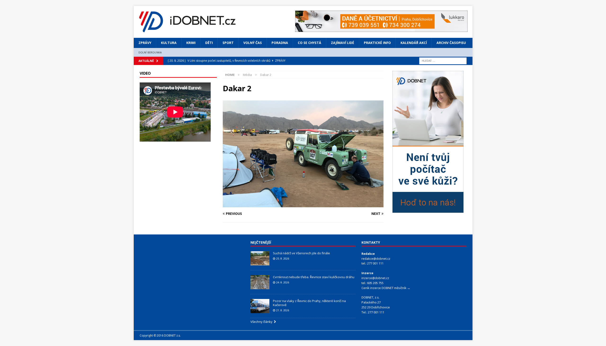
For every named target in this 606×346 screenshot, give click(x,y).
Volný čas (252, 42)
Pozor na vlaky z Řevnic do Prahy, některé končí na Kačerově (309, 303)
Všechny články (262, 322)
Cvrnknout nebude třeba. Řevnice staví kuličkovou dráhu (314, 277)
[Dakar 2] (303, 204)
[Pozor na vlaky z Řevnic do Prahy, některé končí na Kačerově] (259, 306)
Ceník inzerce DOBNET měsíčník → (385, 288)
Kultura (169, 42)
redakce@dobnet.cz (375, 258)
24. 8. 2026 (282, 282)
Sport (228, 42)
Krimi (191, 42)
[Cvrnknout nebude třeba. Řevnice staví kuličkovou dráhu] (259, 282)
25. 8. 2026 (282, 258)
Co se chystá (309, 42)
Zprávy (144, 42)
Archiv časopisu (451, 42)
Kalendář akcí (414, 42)
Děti (209, 42)
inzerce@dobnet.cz (375, 278)
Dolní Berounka (150, 52)
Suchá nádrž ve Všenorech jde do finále (301, 253)
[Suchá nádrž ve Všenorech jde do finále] (259, 258)
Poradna (280, 42)
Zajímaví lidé (342, 42)
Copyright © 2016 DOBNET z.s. (160, 335)
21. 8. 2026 (282, 310)
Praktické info (377, 42)
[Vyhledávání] (443, 60)
